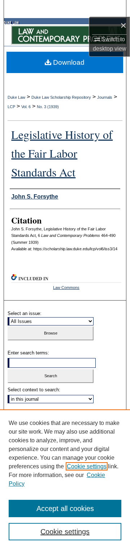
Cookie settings (87, 466)
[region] (65, 479)
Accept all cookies (65, 508)
